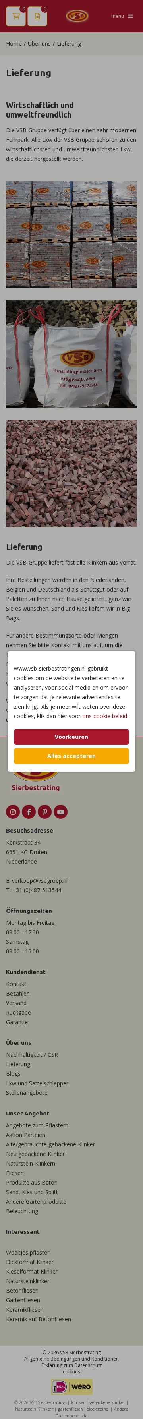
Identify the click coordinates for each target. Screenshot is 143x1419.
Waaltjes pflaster (27, 1252)
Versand (16, 1003)
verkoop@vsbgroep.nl (40, 880)
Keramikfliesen (25, 1309)
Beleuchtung (22, 1211)
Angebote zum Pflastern (37, 1125)
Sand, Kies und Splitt (32, 1192)
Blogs (13, 1073)
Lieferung (18, 1064)
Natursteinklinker (27, 1281)
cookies (71, 1371)
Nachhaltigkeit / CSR (32, 1054)
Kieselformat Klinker (32, 1271)
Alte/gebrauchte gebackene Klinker (50, 1144)
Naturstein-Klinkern (30, 1163)
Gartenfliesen (23, 1300)
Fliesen (15, 1173)
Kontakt (16, 984)
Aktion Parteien (25, 1135)
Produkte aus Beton (32, 1182)
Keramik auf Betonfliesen (38, 1319)
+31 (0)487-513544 (36, 890)
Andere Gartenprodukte (36, 1201)
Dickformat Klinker (30, 1262)
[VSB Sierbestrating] (77, 16)
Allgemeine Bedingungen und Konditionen (71, 1358)
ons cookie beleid (104, 716)
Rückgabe (18, 1012)
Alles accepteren (71, 756)
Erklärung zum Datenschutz (71, 1365)
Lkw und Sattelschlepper (37, 1083)
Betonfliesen (22, 1290)
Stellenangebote (27, 1092)
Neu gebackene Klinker (35, 1154)
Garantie (17, 1022)
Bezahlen (18, 993)
